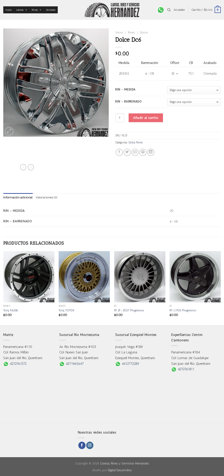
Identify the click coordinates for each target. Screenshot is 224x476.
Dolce (144, 32)
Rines (35, 9)
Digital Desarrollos (120, 470)
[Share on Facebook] (119, 152)
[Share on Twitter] (127, 152)
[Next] (220, 288)
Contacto (51, 9)
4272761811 (185, 369)
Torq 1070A (66, 310)
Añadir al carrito (145, 118)
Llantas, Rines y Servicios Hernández (124, 463)
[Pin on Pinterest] (143, 152)
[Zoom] (9, 131)
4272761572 (17, 363)
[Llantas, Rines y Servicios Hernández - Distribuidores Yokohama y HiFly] (112, 10)
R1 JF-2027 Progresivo (129, 310)
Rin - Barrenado (128, 101)
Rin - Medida (125, 89)
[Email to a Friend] (135, 152)
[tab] (18, 197)
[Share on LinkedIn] (150, 152)
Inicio (8, 9)
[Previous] (3, 288)
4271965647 (74, 363)
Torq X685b (10, 310)
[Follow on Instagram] (89, 445)
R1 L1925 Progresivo (183, 310)
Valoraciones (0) (46, 197)
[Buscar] (169, 10)
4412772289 (130, 363)
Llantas (19, 9)
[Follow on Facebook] (82, 445)
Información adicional (18, 197)
